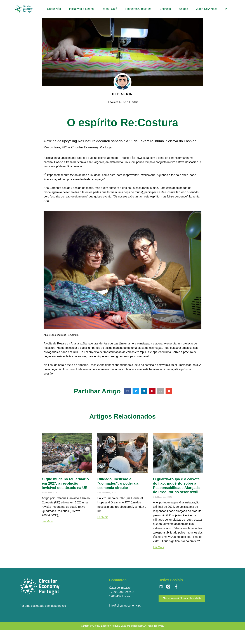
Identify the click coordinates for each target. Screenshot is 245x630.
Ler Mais (47, 521)
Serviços (165, 8)
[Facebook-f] (176, 587)
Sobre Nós (54, 8)
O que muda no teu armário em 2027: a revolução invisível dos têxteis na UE (65, 483)
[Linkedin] (161, 587)
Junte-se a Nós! (206, 8)
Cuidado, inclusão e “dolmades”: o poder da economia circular (117, 483)
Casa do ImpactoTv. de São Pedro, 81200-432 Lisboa (121, 592)
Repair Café (109, 8)
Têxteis (134, 102)
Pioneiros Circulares (138, 8)
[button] (127, 391)
